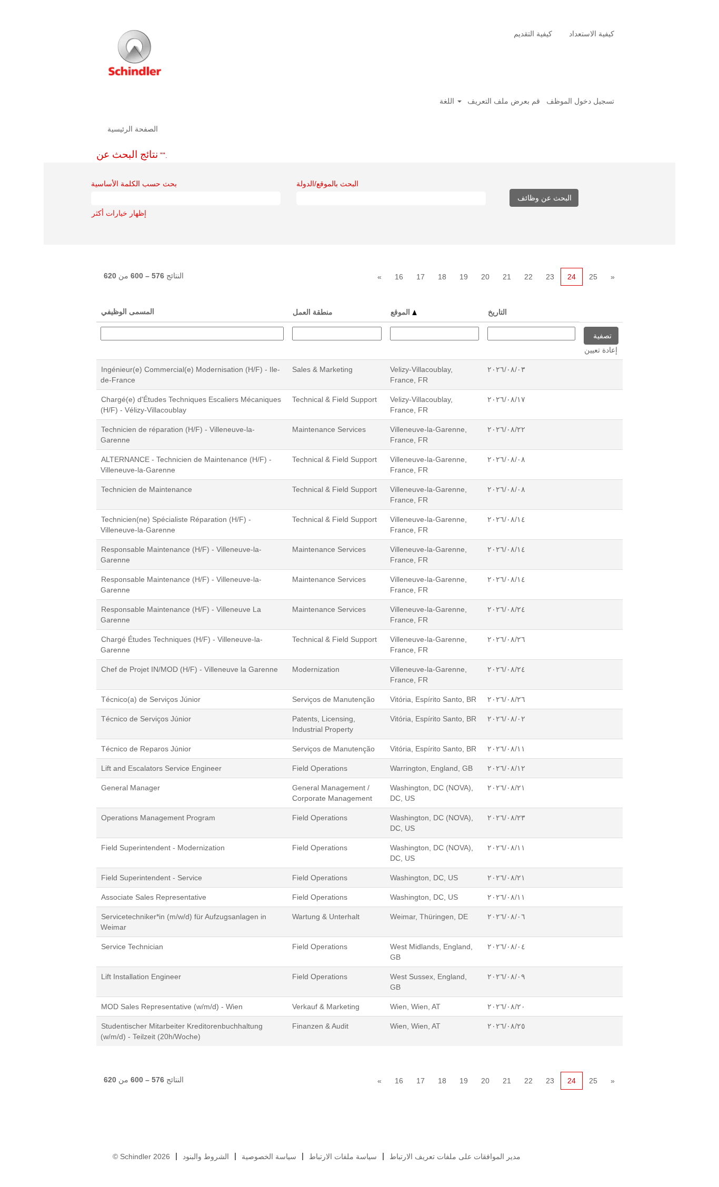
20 (485, 277)
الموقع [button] (401, 312)
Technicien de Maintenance (146, 489)
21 (507, 277)
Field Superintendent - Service (151, 877)
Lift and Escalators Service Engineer (161, 768)
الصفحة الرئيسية (132, 129)
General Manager (130, 787)
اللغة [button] (448, 101)
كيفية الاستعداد (591, 33)
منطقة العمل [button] (313, 312)
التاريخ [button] (497, 312)
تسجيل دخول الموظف (580, 101)
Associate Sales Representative (153, 897)
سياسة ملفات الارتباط (343, 1156)
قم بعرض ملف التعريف (503, 101)
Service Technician (132, 946)
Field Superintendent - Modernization (163, 847)
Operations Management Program (158, 817)
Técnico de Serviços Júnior (146, 719)
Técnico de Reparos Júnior (146, 749)
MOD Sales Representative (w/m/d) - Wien (172, 1006)
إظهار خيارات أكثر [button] (119, 213)
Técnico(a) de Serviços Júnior (151, 699)
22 (528, 277)
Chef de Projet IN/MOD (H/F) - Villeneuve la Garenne (189, 669)
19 (464, 277)
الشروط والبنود (206, 1156)
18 (442, 277)
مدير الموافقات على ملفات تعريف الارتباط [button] (455, 1156)
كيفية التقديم (533, 33)
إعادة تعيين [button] (600, 350)
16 (399, 277)
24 (571, 277)
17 (420, 277)
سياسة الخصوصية (269, 1156)
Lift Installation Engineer (141, 976)
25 (593, 277)
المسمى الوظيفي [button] (127, 311)
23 (550, 277)
